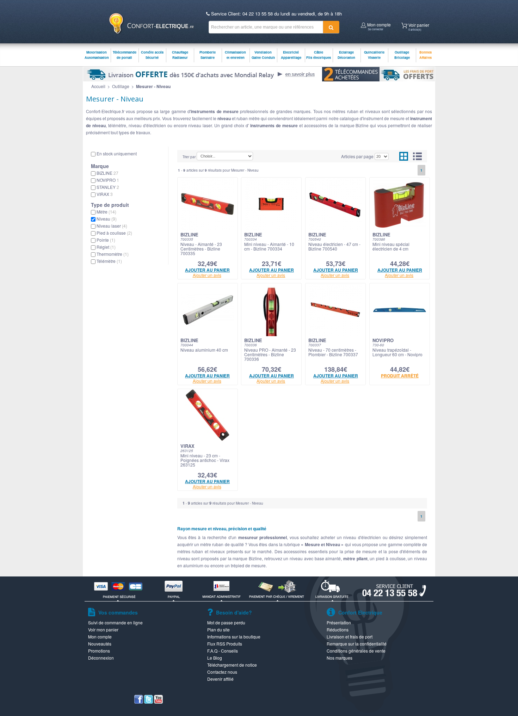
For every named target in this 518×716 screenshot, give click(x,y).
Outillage (120, 86)
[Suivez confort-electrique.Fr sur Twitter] (148, 702)
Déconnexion (101, 658)
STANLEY (108, 187)
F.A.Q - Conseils (222, 651)
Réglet (106, 247)
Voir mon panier (103, 629)
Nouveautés (99, 644)
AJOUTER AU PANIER (207, 270)
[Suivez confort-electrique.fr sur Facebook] (138, 702)
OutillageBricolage (402, 55)
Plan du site (218, 629)
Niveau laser (112, 226)
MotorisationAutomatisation (97, 55)
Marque (100, 165)
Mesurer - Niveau (153, 86)
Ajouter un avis (207, 275)
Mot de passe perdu (226, 622)
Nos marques (339, 658)
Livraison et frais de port (349, 637)
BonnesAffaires (425, 55)
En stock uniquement (117, 153)
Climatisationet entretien (235, 55)
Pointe (106, 240)
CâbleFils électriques (318, 55)
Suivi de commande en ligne (115, 622)
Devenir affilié (220, 679)
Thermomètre (113, 254)
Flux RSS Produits (224, 644)
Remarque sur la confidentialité (357, 644)
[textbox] (266, 27)
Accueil (98, 86)
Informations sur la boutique (233, 637)
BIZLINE (107, 173)
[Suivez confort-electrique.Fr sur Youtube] (158, 702)
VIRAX (105, 194)
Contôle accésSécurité (152, 55)
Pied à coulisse (114, 233)
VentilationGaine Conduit (263, 55)
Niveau (107, 219)
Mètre (106, 212)
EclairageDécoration (346, 55)
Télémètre (109, 261)
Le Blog (214, 658)
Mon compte (378, 25)
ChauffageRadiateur (180, 55)
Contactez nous (222, 672)
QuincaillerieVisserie (374, 55)
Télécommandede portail (124, 55)
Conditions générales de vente (356, 651)
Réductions (338, 629)
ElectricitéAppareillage (291, 55)
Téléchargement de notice (232, 665)
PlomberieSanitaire (207, 55)
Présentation (339, 622)
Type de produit (110, 204)
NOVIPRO (108, 180)
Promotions (99, 651)
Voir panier (418, 26)
